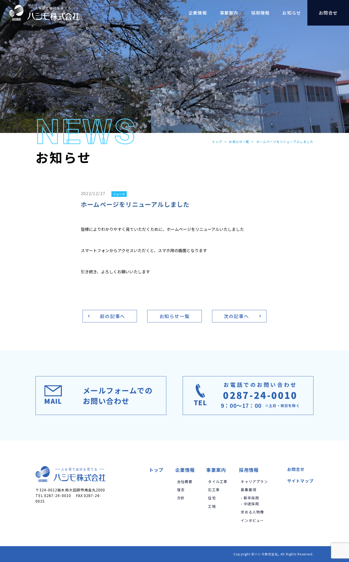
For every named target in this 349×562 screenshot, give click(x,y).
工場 (212, 506)
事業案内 (216, 469)
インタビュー (252, 520)
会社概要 (185, 481)
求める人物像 (252, 511)
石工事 (214, 489)
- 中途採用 (250, 503)
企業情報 (185, 469)
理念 (181, 489)
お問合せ (296, 469)
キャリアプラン (254, 481)
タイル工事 (217, 481)
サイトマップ (300, 481)
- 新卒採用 (250, 497)
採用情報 (249, 469)
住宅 (212, 497)
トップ (217, 141)
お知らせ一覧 (239, 141)
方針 (181, 497)
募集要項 (248, 489)
